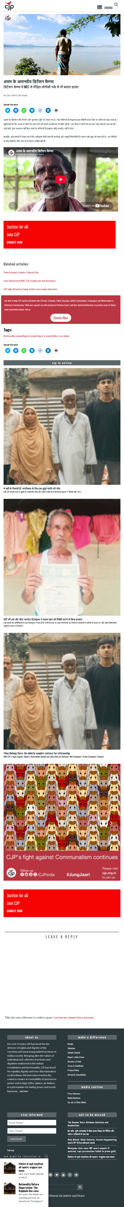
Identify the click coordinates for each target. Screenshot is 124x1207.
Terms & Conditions (76, 1065)
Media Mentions (74, 1098)
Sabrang (10, 1150)
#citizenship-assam (13, 336)
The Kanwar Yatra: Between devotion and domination (88, 1123)
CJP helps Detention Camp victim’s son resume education (30, 289)
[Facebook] (50, 1174)
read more (24, 1091)
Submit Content (74, 1052)
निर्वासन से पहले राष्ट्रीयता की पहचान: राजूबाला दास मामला (91, 1156)
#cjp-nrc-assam (44, 336)
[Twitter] (56, 1174)
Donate (70, 1043)
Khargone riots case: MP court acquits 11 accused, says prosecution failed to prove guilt (92, 1149)
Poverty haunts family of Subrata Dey (21, 272)
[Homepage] (76, 1174)
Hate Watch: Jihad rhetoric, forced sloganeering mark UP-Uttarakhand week (92, 1141)
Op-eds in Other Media (77, 1102)
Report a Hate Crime (76, 1057)
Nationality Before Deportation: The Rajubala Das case (29, 1187)
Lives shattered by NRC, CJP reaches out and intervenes (30, 280)
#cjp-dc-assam (29, 336)
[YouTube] (63, 1174)
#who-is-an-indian (60, 336)
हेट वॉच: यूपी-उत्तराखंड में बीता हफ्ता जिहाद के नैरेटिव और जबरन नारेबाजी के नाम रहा (91, 1132)
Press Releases (74, 1093)
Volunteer (71, 1048)
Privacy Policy (73, 1070)
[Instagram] (69, 1174)
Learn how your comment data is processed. (73, 1017)
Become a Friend (74, 1061)
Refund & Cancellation (77, 1074)
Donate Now (61, 317)
